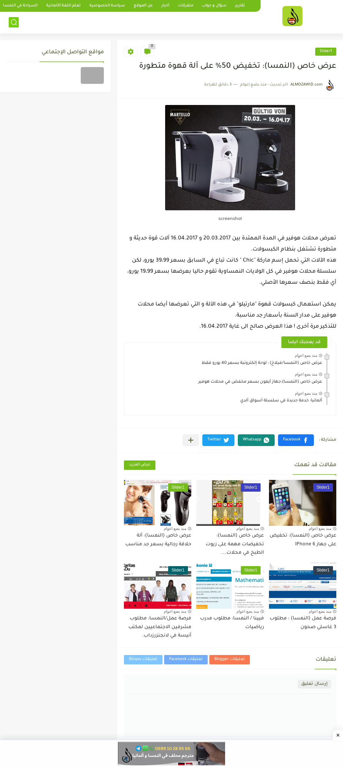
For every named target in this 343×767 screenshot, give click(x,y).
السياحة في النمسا (20, 6)
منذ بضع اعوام (306, 355)
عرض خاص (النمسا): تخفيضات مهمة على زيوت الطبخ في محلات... (235, 544)
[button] (296, 440)
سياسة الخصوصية (107, 6)
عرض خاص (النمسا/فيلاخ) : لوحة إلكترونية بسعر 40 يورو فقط (262, 363)
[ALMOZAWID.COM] (292, 16)
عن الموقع (143, 6)
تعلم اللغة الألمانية (63, 6)
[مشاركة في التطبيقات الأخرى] (191, 440)
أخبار (165, 6)
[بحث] (14, 22)
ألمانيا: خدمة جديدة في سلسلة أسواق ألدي (281, 400)
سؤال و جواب (214, 6)
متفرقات (185, 6)
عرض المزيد (139, 465)
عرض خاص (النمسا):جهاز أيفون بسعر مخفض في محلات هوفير (260, 382)
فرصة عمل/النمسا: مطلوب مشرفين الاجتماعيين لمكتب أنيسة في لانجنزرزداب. (159, 627)
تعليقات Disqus (143, 659)
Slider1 (326, 51)
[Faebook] (92, 75)
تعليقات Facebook (186, 659)
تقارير (240, 6)
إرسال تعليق (314, 684)
